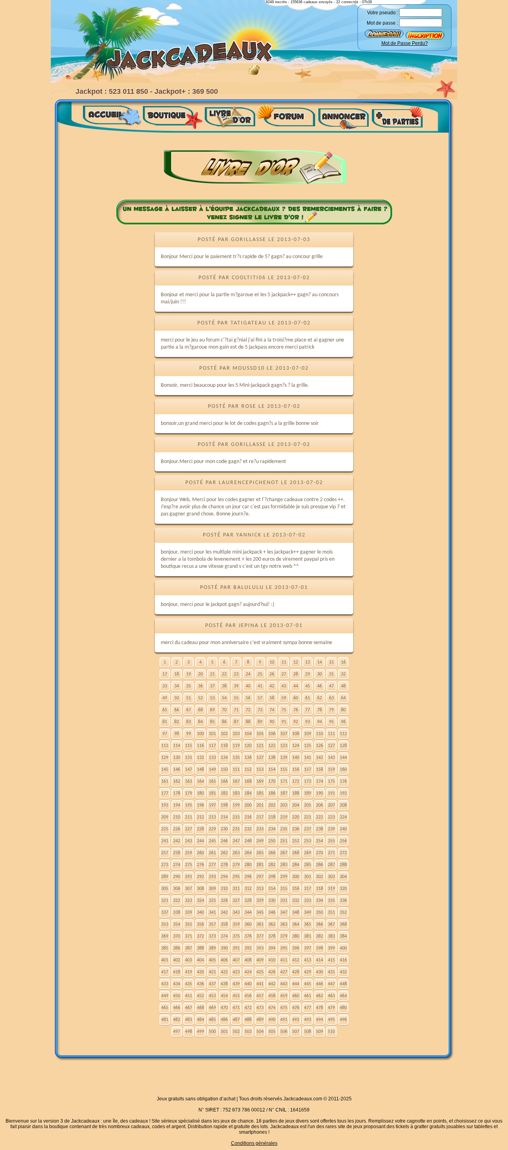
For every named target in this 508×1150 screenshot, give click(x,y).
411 (283, 960)
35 (188, 686)
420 (200, 972)
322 (176, 900)
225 (164, 829)
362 (271, 924)
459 (283, 996)
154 (271, 769)
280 (248, 864)
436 (200, 984)
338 (176, 912)
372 (200, 936)
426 (271, 972)
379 (283, 936)
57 (260, 698)
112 (343, 733)
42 (271, 686)
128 (343, 745)
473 (260, 1007)
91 (283, 722)
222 (319, 817)
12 (295, 662)
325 (212, 900)
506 (283, 1031)
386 (176, 948)
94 (319, 722)
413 (307, 960)
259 (188, 853)
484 (200, 1019)
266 (271, 853)
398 (319, 948)
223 (331, 817)
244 (200, 841)
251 (283, 841)
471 (236, 1007)
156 (295, 769)
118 (224, 745)
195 (188, 805)
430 (319, 972)
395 (283, 948)
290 (176, 876)
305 (164, 888)
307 (188, 888)
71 (236, 710)
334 (319, 900)
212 (200, 817)
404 (200, 960)
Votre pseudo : (382, 12)
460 (295, 996)
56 (248, 698)
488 (248, 1019)
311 (236, 888)
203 (283, 805)
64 (343, 698)
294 (224, 876)
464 (343, 996)
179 (188, 793)
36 (200, 686)
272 (343, 853)
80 (343, 710)
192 (343, 793)
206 (319, 805)
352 (343, 912)
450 (176, 996)
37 (212, 686)
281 (260, 864)
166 (224, 781)
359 (236, 924)
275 (188, 864)
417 (164, 972)
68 (200, 710)
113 (164, 745)
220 (295, 817)
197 (212, 805)
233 (260, 829)
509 (319, 1031)
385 (164, 948)
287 (331, 864)
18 (176, 674)
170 (271, 781)
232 (248, 829)
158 (319, 769)
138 (271, 757)
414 (319, 960)
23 (236, 674)
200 (248, 805)
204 (295, 805)
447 (331, 984)
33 (164, 686)
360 (248, 924)
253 (307, 841)
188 (295, 793)
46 (319, 686)
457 (260, 996)
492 (295, 1019)
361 (260, 924)
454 (224, 996)
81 (164, 722)
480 (343, 1007)
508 (307, 1031)
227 (188, 829)
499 (200, 1031)
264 (248, 853)
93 (307, 722)
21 (212, 674)
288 (343, 864)
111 (331, 733)
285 (307, 864)
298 (271, 876)
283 (283, 864)
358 (224, 924)
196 (200, 805)
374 (224, 936)
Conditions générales (254, 1143)
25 (260, 674)
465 (164, 1007)
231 (236, 829)
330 (271, 900)
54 (224, 698)
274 (176, 864)
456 (248, 996)
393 (260, 948)
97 (164, 733)
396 (295, 948)
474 (271, 1007)
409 (260, 960)
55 (236, 698)
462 (319, 996)
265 (260, 853)
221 (307, 817)
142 (319, 757)
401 (164, 960)
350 (319, 912)
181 (212, 793)
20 (200, 674)
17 (164, 674)
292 (200, 876)
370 (176, 936)
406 (224, 960)
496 (343, 1019)
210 (176, 817)
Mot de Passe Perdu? (404, 43)
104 (248, 733)
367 (331, 924)
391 (236, 948)
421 (212, 972)
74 (271, 710)
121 (260, 745)
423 (236, 972)
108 (295, 733)
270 (319, 853)
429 (307, 972)
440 (248, 984)
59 (283, 698)
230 (224, 829)
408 (248, 960)
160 (343, 769)
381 (307, 936)
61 (307, 698)
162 (176, 781)
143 (331, 757)
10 (271, 662)
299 (283, 876)
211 (188, 817)
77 (307, 710)
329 (260, 900)
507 (295, 1031)
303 (331, 876)
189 (307, 793)
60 (295, 698)
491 (283, 1019)
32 (343, 674)
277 (212, 864)
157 (307, 769)
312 (248, 888)
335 (331, 900)
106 (271, 733)
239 (331, 829)
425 (260, 972)
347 (283, 912)
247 (236, 841)
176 (343, 781)
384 (343, 936)
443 (283, 984)
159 (331, 769)
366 (319, 924)
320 (343, 888)
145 (164, 769)
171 (283, 781)
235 (283, 829)
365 (307, 924)
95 (331, 722)
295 (236, 876)
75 (283, 710)
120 (248, 745)
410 (271, 960)
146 (176, 769)
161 (164, 781)
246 (224, 841)
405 (212, 960)
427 (283, 972)
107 (283, 733)
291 (188, 876)
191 (331, 793)
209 (164, 817)
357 (212, 924)
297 (260, 876)
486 (224, 1019)
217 (260, 817)
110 (319, 733)
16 (343, 662)
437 (212, 984)
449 (164, 996)
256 (343, 841)
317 (307, 888)
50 (176, 698)
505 (271, 1031)
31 (331, 674)
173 (307, 781)
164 (200, 781)
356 (200, 924)
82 (176, 722)
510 (331, 1031)
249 (260, 841)
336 (343, 900)
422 (224, 972)
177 (164, 793)
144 (343, 757)
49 (164, 698)
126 (319, 745)
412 (295, 960)
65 (164, 710)
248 (248, 841)
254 (319, 841)
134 (224, 757)
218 (271, 817)
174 (319, 781)
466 (176, 1007)
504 (260, 1031)
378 (271, 936)
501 (224, 1031)
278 (224, 864)
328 (248, 900)
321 (164, 900)
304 (343, 876)
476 (295, 1007)
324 (200, 900)
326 (224, 900)
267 (283, 853)
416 (343, 960)
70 (224, 710)
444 (295, 984)
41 (260, 686)
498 (188, 1031)
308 (200, 888)
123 (283, 745)
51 (188, 698)
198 (224, 805)
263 (236, 853)
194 (176, 805)
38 (224, 686)
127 (331, 745)
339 (188, 912)
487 (236, 1019)
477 (307, 1007)
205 (307, 805)
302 (319, 876)
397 (307, 948)
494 (319, 1019)
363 (283, 924)
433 (164, 984)
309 (212, 888)
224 (343, 817)
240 (343, 829)
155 (283, 769)
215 (236, 817)
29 (307, 674)
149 (212, 769)
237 (307, 829)
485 (212, 1019)
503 (248, 1031)
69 (212, 710)
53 (212, 698)
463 (331, 996)
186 (271, 793)
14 (319, 662)
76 (295, 710)
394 (271, 948)
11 (283, 662)
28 (295, 674)
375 (236, 936)
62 (319, 698)
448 (343, 984)
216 (248, 817)
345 (260, 912)
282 (271, 864)
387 (188, 948)
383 (331, 936)
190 (319, 793)
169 (260, 781)
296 (248, 876)
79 (331, 710)
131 (188, 757)
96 (343, 722)
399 (331, 948)
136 (248, 757)
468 (200, 1007)
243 (188, 841)
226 (176, 829)
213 (212, 817)
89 (260, 722)
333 (307, 900)
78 (319, 710)
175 (331, 781)
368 (343, 924)
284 (295, 864)
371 (188, 936)
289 (164, 876)
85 (212, 722)
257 (164, 853)
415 (331, 960)
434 (176, 984)
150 (224, 769)
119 (236, 745)
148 (200, 769)
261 (212, 853)
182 (224, 793)
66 (176, 710)
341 (212, 912)
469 (212, 1007)
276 (200, 864)
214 (224, 817)
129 (164, 757)
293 (212, 876)
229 (212, 829)
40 (248, 686)
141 (307, 757)
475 (283, 1007)
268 (295, 853)
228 (200, 829)
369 (164, 936)
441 (260, 984)
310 (224, 888)
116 (200, 745)
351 (331, 912)
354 (176, 924)
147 (188, 769)
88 (248, 722)
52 (200, 698)
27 (283, 674)
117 (212, 745)
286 (319, 864)
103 (236, 733)
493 (307, 1019)
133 (212, 757)
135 (236, 757)
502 (236, 1031)
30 (319, 674)
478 (319, 1007)
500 (212, 1031)
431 (331, 972)
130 (176, 757)
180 (200, 793)
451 (188, 996)
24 (248, 674)
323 (188, 900)
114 (176, 745)
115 (188, 745)
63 (331, 698)
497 (176, 1031)
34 (176, 686)
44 (295, 686)
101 (212, 733)
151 (236, 769)
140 (295, 757)
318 (319, 888)
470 (224, 1007)
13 (307, 662)
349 (307, 912)
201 (260, 805)
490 (271, 1019)
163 (188, 781)
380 (295, 936)
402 (176, 960)
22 (224, 674)
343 (236, 912)
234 (271, 829)
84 (200, 722)
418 (176, 972)
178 (176, 793)
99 (188, 733)
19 (188, 674)
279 (236, 864)
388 (200, 948)
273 (164, 864)
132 (200, 757)
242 (176, 841)
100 (200, 733)
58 (271, 698)
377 (260, 936)
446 (319, 984)
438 (224, 984)
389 (212, 948)
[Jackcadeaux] (162, 67)
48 (343, 686)
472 (248, 1007)
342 (224, 912)
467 (188, 1007)
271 (331, 853)
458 (271, 996)
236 (295, 829)
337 (164, 912)
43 (283, 686)
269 (307, 853)
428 (295, 972)
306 (176, 888)
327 (236, 900)
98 (176, 733)
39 (236, 686)
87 (236, 722)
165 (212, 781)
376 (248, 936)
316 (295, 888)
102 (224, 733)
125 (307, 745)
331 (283, 900)
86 (224, 722)
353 (164, 924)
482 (176, 1019)
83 (188, 722)
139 (283, 757)
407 (236, 960)
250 (271, 841)
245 (212, 841)
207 (331, 805)
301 (307, 876)
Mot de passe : (382, 23)
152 (248, 769)
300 (295, 876)
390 (224, 948)
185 (260, 793)
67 (188, 710)
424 (248, 972)
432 (343, 972)
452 (200, 996)
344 (248, 912)
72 (248, 710)
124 (295, 745)
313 (260, 888)
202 (271, 805)
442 (271, 984)
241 (164, 841)
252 (295, 841)
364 (295, 924)
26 (271, 674)
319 (331, 888)
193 (164, 805)
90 (271, 722)
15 (331, 662)
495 (331, 1019)
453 (212, 996)
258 (176, 853)
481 (164, 1019)
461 (307, 996)
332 (295, 900)
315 (283, 888)
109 (307, 733)
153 (260, 769)
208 (343, 805)
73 (260, 710)
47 (331, 686)
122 (271, 745)
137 (260, 757)
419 (188, 972)
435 (188, 984)
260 (200, 853)
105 (260, 733)
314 (271, 888)
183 (236, 793)
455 (236, 996)
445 (307, 984)
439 (236, 984)
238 (319, 829)
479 (331, 1007)
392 (248, 948)
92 (295, 722)
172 (295, 781)
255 (331, 841)
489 (260, 1019)
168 (248, 781)
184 (248, 793)
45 (307, 686)
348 (295, 912)
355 (188, 924)
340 (200, 912)
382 (319, 936)
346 (271, 912)
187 (283, 793)
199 (236, 805)
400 (343, 948)
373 (212, 936)
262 (224, 853)
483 (188, 1019)
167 (236, 781)
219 (283, 817)
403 (188, 960)
